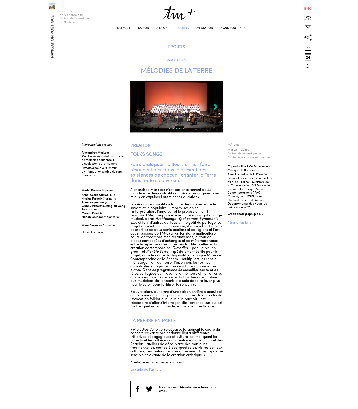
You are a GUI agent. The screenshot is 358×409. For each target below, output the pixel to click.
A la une (162, 27)
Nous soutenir (232, 27)
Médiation (204, 27)
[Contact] (308, 28)
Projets (183, 27)
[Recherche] (308, 66)
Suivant (215, 107)
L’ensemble (122, 27)
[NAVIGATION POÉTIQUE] (45, 5)
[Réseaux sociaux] (308, 37)
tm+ (179, 13)
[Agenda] (308, 57)
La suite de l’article (145, 369)
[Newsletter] (308, 18)
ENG (308, 8)
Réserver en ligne (239, 222)
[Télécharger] (308, 47)
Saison (143, 27)
